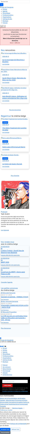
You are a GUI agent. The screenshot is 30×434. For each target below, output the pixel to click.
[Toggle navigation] (1, 26)
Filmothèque (6, 13)
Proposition (13, 312)
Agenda (5, 11)
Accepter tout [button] (5, 429)
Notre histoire (7, 369)
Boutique (5, 21)
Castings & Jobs (7, 19)
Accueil (5, 348)
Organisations (7, 17)
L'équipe (5, 373)
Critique (5, 122)
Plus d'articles (15, 176)
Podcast (5, 23)
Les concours (7, 367)
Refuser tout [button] (15, 429)
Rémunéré (6, 293)
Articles (5, 9)
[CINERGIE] (6, 7)
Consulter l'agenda (6, 282)
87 (1, 312)
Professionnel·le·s (8, 15)
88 (1, 293)
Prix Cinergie (6, 371)
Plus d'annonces (6, 328)
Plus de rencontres (15, 110)
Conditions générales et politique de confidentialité (15, 391)
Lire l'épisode (5, 230)
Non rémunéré (7, 301)
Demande (12, 293)
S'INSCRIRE (7, 385)
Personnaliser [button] (5, 432)
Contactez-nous (7, 375)
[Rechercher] (1, 4)
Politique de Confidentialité (18, 424)
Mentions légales (17, 408)
